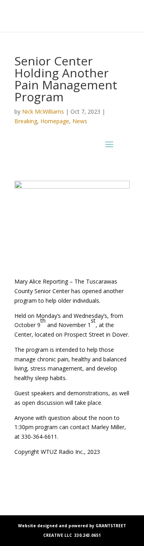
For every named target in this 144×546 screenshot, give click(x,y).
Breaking (25, 121)
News (79, 121)
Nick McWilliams (43, 111)
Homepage (54, 121)
